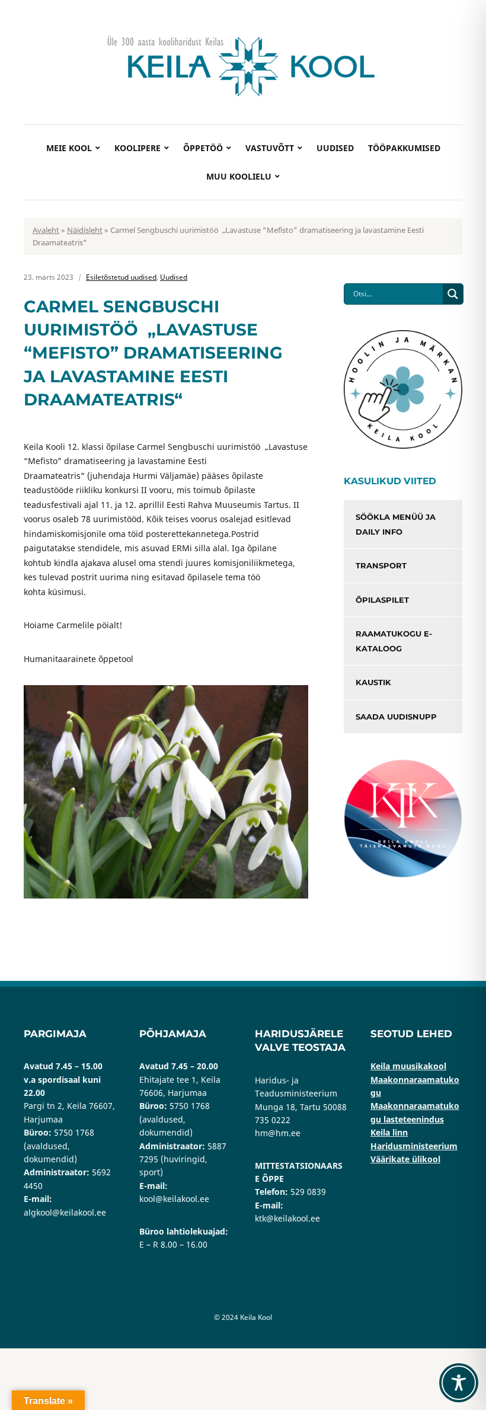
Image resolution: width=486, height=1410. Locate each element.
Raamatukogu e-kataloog (394, 641)
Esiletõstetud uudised (121, 277)
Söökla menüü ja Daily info (396, 524)
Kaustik (373, 682)
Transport (381, 565)
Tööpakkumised (404, 148)
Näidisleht (85, 230)
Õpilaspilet (382, 600)
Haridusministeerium (414, 1146)
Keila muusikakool (408, 1066)
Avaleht (46, 230)
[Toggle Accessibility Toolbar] (458, 1382)
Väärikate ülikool (405, 1159)
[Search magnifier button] (453, 294)
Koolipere (137, 148)
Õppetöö (203, 148)
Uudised (335, 148)
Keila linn (389, 1132)
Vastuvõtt (269, 148)
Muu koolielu (238, 176)
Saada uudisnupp (396, 716)
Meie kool (69, 148)
